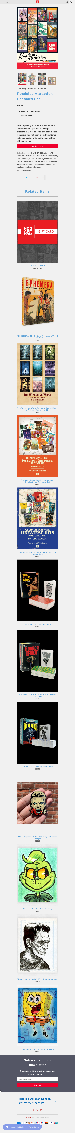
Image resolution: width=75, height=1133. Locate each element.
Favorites (48, 159)
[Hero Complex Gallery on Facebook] (33, 1110)
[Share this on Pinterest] (37, 177)
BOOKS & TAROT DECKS (36, 156)
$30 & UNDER (33, 153)
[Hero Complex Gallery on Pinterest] (37, 1110)
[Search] (67, 2)
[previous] (19, 38)
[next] (56, 38)
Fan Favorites (22, 159)
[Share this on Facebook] (32, 177)
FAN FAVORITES (36, 159)
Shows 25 (30, 164)
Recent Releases (41, 161)
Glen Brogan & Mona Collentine (31, 88)
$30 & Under (45, 153)
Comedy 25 (52, 156)
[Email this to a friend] (48, 177)
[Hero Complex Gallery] (37, 2)
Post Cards (26, 170)
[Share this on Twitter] (27, 177)
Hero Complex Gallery (40, 1118)
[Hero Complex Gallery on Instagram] (41, 1110)
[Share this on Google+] (42, 177)
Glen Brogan (28, 161)
